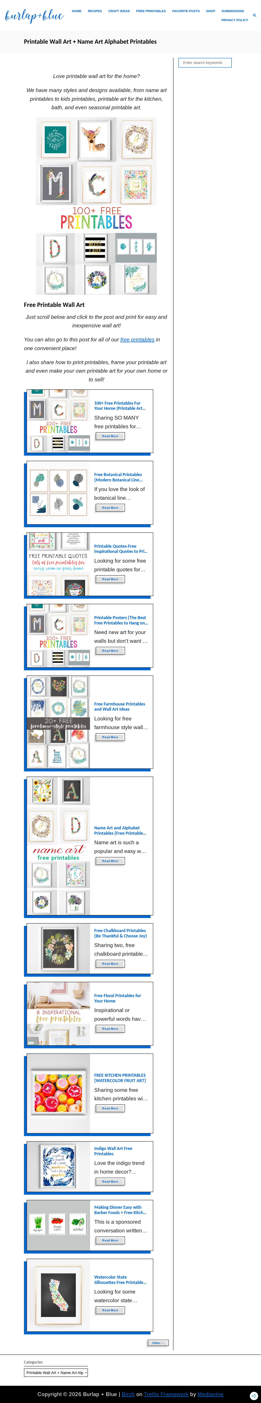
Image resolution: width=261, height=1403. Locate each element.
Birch (128, 1394)
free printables (137, 339)
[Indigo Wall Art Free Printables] (58, 1167)
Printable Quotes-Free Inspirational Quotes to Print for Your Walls (121, 551)
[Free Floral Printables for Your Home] (58, 1013)
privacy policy (234, 20)
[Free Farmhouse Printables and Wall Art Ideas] (58, 722)
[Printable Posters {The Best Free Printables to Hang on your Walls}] (58, 635)
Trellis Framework (166, 1394)
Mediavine (211, 1394)
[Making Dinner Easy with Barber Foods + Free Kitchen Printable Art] (58, 1225)
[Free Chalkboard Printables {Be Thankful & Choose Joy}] (58, 949)
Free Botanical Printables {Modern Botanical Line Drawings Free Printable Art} (121, 480)
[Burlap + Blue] (34, 15)
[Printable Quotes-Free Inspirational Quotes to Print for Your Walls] (58, 564)
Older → (158, 1343)
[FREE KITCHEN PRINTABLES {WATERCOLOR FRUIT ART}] (58, 1093)
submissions (233, 11)
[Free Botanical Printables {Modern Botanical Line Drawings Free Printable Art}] (58, 492)
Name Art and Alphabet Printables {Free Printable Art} (118, 833)
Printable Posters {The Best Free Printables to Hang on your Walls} (120, 623)
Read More (111, 437)
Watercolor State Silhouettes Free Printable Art (118, 1282)
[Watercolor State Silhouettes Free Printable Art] (58, 1295)
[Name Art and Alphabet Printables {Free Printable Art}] (58, 846)
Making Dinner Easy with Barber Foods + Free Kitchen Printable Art (121, 1212)
